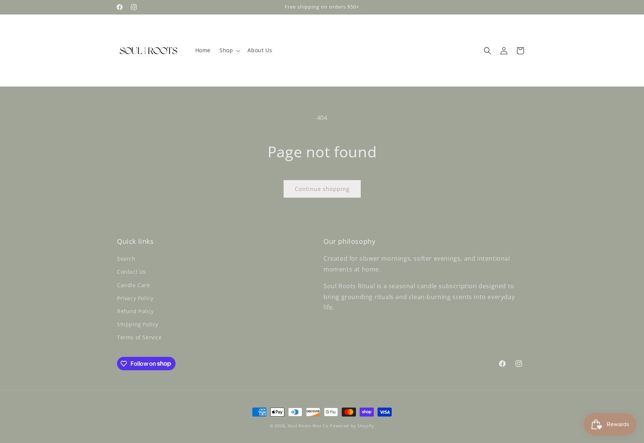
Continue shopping (322, 188)
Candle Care (133, 285)
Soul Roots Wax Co (308, 425)
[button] (229, 50)
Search (126, 258)
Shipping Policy (137, 324)
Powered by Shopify (352, 425)
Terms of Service (139, 337)
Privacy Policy (135, 298)
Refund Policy (135, 311)
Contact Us (131, 271)
